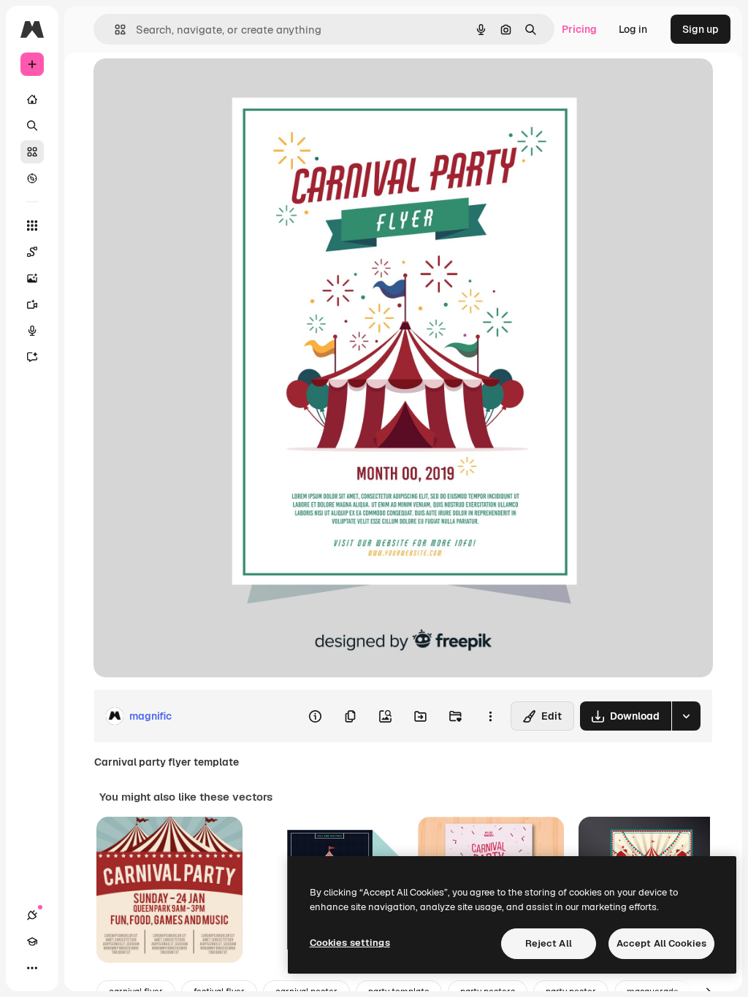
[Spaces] (32, 251)
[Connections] (32, 915)
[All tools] (32, 225)
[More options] (490, 716)
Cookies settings (350, 942)
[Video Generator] (32, 304)
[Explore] (32, 178)
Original (187, 86)
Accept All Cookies (661, 943)
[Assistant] (32, 357)
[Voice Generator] (32, 330)
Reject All (548, 943)
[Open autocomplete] (114, 29)
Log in (633, 29)
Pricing (579, 29)
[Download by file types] (686, 716)
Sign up (700, 29)
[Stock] (32, 151)
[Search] (32, 125)
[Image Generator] (32, 278)
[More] (32, 967)
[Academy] (32, 941)
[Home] (32, 99)
